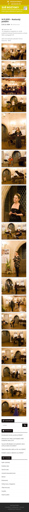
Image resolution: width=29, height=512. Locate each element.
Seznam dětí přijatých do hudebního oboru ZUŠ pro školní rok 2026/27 (13, 444)
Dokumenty (5, 480)
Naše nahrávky (6, 462)
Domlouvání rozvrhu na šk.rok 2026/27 (12, 435)
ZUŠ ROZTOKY (10, 7)
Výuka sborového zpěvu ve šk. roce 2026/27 (14, 449)
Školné (3, 476)
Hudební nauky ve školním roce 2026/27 (13, 452)
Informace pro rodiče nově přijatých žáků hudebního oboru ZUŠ (13, 439)
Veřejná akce (16, 24)
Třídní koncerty (6, 487)
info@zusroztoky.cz (16, 1)
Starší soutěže (5, 494)
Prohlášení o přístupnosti (12, 507)
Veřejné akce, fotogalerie (8, 484)
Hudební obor (5, 466)
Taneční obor (5, 469)
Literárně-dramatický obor (9, 473)
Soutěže (4, 491)
